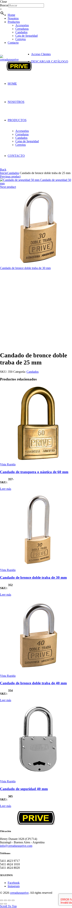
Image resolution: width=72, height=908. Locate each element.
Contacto (13, 42)
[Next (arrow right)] (5, 903)
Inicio (3, 173)
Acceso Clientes (41, 54)
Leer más (5, 488)
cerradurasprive (19, 892)
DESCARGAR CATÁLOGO (49, 61)
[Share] (5, 900)
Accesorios (22, 25)
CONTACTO (16, 155)
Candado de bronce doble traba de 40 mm (33, 683)
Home (11, 15)
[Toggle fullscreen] (9, 900)
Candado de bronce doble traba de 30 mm (25, 268)
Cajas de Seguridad (27, 141)
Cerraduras (22, 28)
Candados (21, 32)
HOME (12, 83)
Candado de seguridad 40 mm (24, 789)
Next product (8, 186)
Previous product (10, 176)
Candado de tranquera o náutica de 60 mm (34, 472)
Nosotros (13, 18)
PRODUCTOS (17, 120)
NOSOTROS (16, 101)
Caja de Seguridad (26, 35)
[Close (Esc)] (1, 900)
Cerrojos (20, 39)
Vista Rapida (8, 464)
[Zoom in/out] (13, 900)
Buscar (4, 5)
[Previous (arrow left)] (1, 903)
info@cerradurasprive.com (16, 845)
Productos (14, 21)
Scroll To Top (8, 906)
